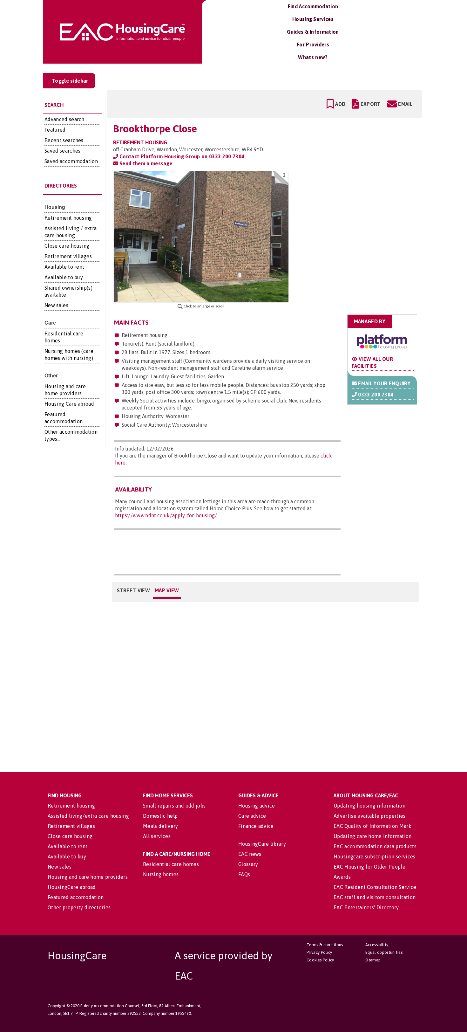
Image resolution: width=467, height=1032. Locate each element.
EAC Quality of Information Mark (372, 826)
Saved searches (62, 151)
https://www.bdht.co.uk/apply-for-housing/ (166, 515)
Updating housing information (369, 805)
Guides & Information (313, 32)
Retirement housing (68, 218)
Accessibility (376, 944)
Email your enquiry (383, 383)
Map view (167, 590)
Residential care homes (171, 864)
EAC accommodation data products (375, 846)
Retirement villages (68, 256)
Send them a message (145, 163)
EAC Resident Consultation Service (375, 887)
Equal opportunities (384, 952)
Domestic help (160, 816)
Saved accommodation (71, 161)
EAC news (249, 854)
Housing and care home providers (88, 877)
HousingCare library (262, 844)
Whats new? (313, 57)
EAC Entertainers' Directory (366, 907)
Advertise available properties (370, 816)
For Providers (313, 44)
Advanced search (64, 119)
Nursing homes (161, 874)
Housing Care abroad (69, 404)
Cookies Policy (320, 960)
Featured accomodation (76, 897)
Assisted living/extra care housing (88, 816)
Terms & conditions (325, 944)
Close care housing (67, 246)
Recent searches (64, 140)
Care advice (252, 816)
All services (157, 836)
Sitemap (373, 960)
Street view (133, 590)
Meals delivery (160, 826)
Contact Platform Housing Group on (181, 156)
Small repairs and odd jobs (174, 805)
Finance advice (256, 826)
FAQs (244, 874)
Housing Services (313, 19)
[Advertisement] (367, 211)
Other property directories (79, 907)
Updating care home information (373, 836)
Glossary (248, 864)
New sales (56, 305)
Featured (55, 130)
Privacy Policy (319, 952)
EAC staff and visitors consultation (375, 897)
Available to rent (64, 267)
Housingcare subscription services (375, 856)
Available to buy (63, 277)
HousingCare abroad (72, 887)
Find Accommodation (313, 6)
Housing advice (256, 805)
